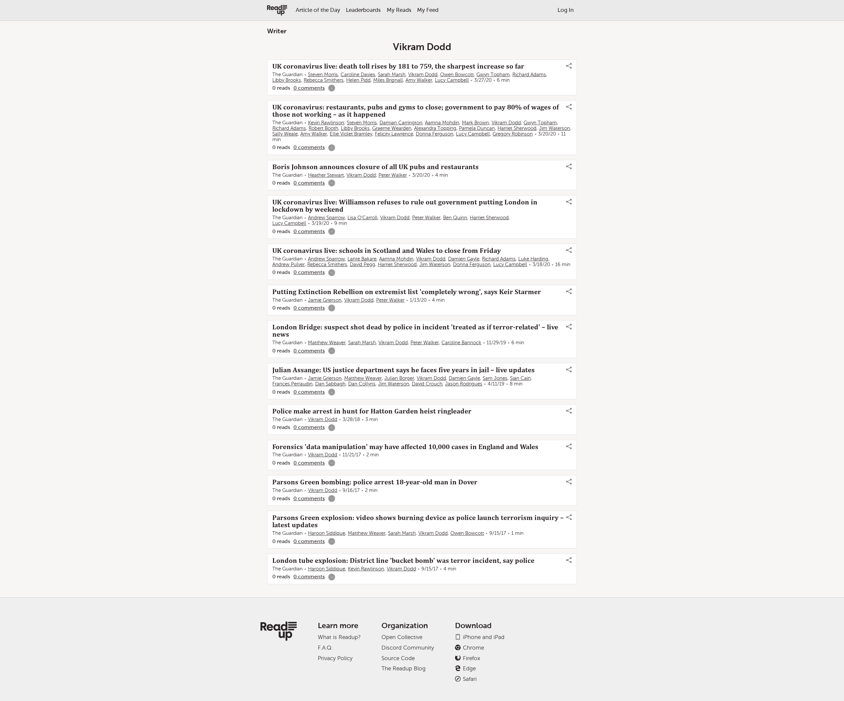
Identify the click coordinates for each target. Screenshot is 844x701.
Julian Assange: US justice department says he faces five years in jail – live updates (403, 370)
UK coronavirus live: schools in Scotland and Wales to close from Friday (386, 251)
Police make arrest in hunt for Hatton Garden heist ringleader (371, 411)
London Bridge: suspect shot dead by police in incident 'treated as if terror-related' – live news (415, 330)
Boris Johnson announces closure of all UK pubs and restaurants (375, 167)
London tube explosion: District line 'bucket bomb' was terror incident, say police (403, 560)
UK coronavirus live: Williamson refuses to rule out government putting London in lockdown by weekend (404, 205)
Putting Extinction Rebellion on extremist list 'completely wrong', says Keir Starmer (406, 292)
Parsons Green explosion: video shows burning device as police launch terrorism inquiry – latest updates (418, 521)
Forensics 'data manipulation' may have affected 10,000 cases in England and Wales (405, 447)
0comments (309, 88)
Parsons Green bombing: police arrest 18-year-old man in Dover (374, 482)
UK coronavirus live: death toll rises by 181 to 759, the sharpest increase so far (398, 66)
